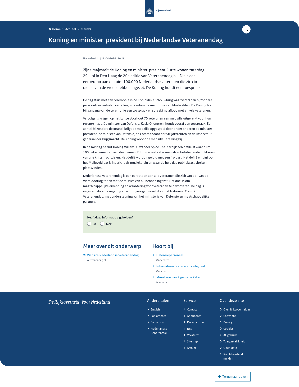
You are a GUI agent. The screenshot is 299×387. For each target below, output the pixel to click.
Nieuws (85, 29)
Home (56, 29)
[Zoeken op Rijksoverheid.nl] (246, 29)
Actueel (70, 29)
